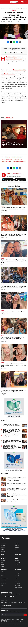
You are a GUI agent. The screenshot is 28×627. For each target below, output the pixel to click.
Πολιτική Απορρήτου (15, 621)
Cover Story (3, 551)
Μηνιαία (16, 564)
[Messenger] (17, 42)
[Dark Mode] (22, 2)
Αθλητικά (3, 571)
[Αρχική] (6, 538)
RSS (2, 585)
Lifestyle (3, 558)
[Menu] (2, 2)
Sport (2, 554)
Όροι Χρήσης (17, 585)
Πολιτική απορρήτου (19, 587)
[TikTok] (14, 596)
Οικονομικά (3, 573)
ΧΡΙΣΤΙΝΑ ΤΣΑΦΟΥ (18, 159)
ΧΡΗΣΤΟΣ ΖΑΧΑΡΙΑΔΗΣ (7, 159)
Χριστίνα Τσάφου (11, 57)
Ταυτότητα (17, 581)
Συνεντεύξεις (17, 573)
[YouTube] (11, 596)
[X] (8, 596)
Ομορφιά (3, 560)
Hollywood (17, 547)
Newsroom (14, 21)
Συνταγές (3, 564)
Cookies (22, 621)
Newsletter (3, 583)
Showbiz (17, 543)
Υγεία (2, 562)
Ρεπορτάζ (3, 545)
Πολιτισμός (18, 554)
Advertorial (3, 581)
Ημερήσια (17, 560)
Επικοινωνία (17, 583)
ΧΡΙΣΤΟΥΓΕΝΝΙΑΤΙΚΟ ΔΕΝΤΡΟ (19, 161)
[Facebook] (8, 42)
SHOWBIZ (14, 10)
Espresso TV (18, 569)
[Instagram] (5, 596)
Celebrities (17, 545)
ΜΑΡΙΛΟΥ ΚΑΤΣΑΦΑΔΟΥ (17, 157)
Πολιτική (3, 547)
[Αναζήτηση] (26, 2)
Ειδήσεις (3, 543)
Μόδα (2, 566)
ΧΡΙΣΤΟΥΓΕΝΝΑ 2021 (6, 161)
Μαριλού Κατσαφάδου (8, 74)
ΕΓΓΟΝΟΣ (8, 157)
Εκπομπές (17, 571)
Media (16, 549)
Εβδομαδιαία (17, 562)
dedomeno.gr (9, 117)
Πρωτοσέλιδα (4, 569)
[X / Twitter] (11, 42)
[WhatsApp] (14, 42)
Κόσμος (2, 549)
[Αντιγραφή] (20, 42)
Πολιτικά (3, 575)
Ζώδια (16, 558)
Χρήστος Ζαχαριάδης (19, 70)
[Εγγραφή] (25, 615)
